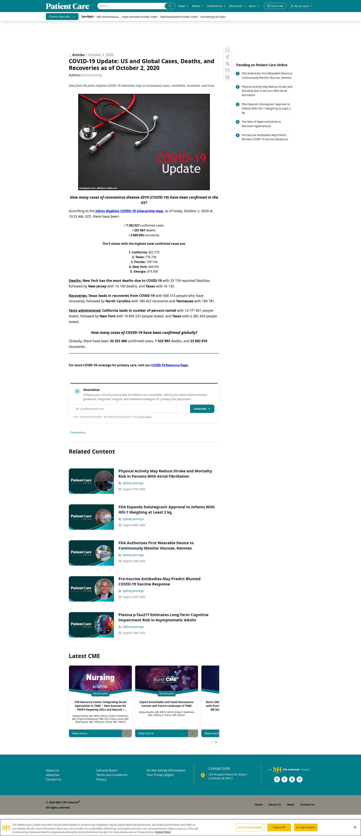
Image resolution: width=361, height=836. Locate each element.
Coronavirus (78, 432)
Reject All (279, 827)
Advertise (52, 775)
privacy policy (144, 416)
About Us (52, 770)
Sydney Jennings (133, 483)
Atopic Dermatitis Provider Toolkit (139, 16)
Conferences (214, 6)
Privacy (101, 779)
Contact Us (53, 779)
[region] (180, 827)
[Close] (355, 827)
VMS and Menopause (108, 16)
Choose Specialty (59, 16)
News (181, 6)
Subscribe (200, 408)
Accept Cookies (305, 827)
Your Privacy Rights (160, 775)
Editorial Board (107, 770)
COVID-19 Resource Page (169, 365)
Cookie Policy (163, 832)
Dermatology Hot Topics (213, 16)
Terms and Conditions (111, 775)
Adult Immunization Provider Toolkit (178, 16)
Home (259, 804)
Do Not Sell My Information (166, 770)
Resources (235, 6)
